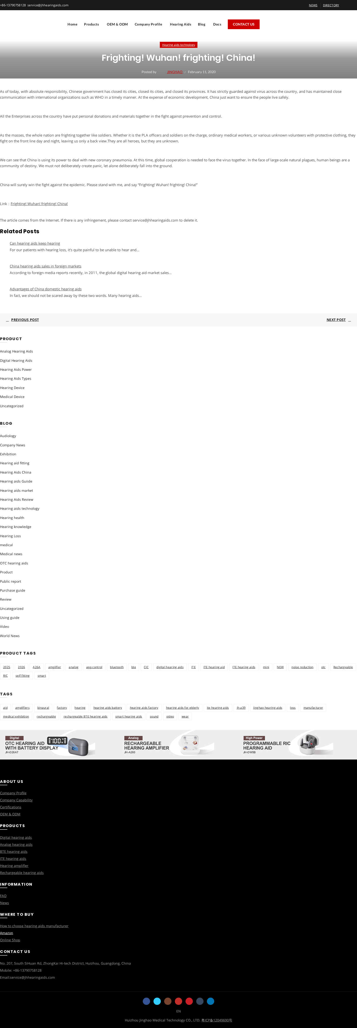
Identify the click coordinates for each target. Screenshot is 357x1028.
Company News (12, 445)
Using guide (9, 617)
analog (73, 667)
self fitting (23, 676)
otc (323, 667)
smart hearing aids (128, 716)
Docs (217, 24)
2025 (6, 667)
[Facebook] (146, 1001)
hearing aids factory (144, 708)
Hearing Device (12, 387)
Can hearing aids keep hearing (35, 243)
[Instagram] (167, 1001)
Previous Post (25, 319)
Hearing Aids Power (16, 369)
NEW (280, 667)
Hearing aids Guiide (16, 481)
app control (94, 667)
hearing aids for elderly (182, 708)
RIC (5, 676)
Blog (201, 24)
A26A (36, 667)
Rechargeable (343, 667)
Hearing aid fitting (14, 463)
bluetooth (117, 667)
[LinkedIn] (210, 1001)
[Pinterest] (189, 1001)
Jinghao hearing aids (267, 708)
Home (72, 24)
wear (185, 716)
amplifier (54, 667)
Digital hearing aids (16, 837)
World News (10, 635)
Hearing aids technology (178, 45)
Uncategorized (12, 406)
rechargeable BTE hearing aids (86, 716)
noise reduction (302, 667)
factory (62, 708)
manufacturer (313, 708)
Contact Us (244, 24)
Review (5, 599)
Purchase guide (12, 590)
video (170, 716)
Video (4, 626)
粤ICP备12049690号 (216, 1020)
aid (5, 708)
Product (6, 572)
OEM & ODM (117, 24)
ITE (193, 667)
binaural (43, 708)
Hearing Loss (10, 536)
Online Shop (10, 940)
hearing (80, 708)
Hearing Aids (180, 24)
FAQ (3, 895)
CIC (146, 667)
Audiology (8, 435)
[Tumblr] (200, 1001)
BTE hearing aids (13, 851)
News (4, 902)
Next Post (336, 319)
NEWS (313, 5)
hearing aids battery (108, 708)
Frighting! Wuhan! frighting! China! (39, 203)
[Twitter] (157, 1001)
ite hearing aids (218, 708)
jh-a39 (241, 708)
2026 (21, 667)
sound (154, 716)
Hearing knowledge (15, 526)
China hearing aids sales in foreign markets (45, 266)
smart (42, 676)
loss (293, 708)
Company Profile (148, 24)
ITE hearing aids (243, 667)
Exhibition (8, 454)
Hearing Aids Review (16, 499)
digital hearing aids (170, 667)
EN (178, 1011)
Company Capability (16, 800)
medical (6, 545)
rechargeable (46, 716)
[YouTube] (178, 1001)
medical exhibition (16, 716)
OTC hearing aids (14, 563)
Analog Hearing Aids (16, 351)
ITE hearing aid (214, 667)
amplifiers (22, 708)
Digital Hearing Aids (16, 360)
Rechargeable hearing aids (22, 872)
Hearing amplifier (14, 865)
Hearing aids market (16, 490)
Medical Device (12, 396)
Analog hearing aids (16, 844)
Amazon (6, 933)
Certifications (10, 807)
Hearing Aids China (15, 472)
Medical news (11, 554)
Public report (10, 581)
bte (133, 667)
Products (91, 24)
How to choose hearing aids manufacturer (34, 926)
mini (266, 667)
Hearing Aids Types (15, 378)
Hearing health (12, 517)
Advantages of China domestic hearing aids (46, 288)
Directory (331, 5)
